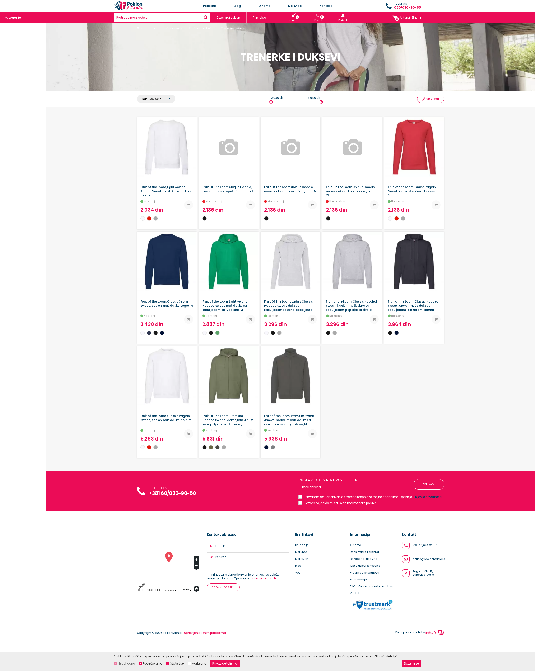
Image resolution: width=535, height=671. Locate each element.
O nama (264, 6)
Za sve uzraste (176, 28)
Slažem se (411, 663)
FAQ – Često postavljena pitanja (372, 586)
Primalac (260, 17)
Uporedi (432, 98)
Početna (209, 6)
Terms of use (167, 590)
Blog (237, 6)
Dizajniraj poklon (228, 17)
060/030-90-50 (407, 7)
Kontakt (326, 6)
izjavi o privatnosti (428, 497)
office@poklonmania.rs (429, 559)
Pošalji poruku (223, 587)
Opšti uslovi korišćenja (365, 566)
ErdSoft (431, 632)
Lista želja (302, 545)
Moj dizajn (302, 559)
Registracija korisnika (364, 552)
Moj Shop (295, 6)
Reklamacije (358, 579)
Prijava (429, 484)
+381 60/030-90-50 (172, 493)
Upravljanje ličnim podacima (205, 633)
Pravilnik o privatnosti (364, 573)
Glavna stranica (147, 28)
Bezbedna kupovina (363, 559)
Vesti (298, 573)
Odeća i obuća (203, 28)
